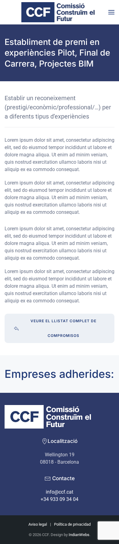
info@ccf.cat (59, 492)
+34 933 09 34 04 (59, 499)
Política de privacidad (72, 524)
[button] (111, 12)
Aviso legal (37, 524)
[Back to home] (59, 12)
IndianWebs (79, 534)
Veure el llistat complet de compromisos (63, 328)
